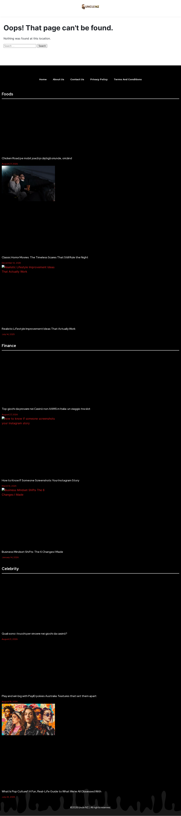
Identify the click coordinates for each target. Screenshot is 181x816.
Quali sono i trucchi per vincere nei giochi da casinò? (34, 633)
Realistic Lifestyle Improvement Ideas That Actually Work (38, 329)
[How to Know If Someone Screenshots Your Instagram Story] (28, 420)
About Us (58, 79)
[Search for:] (20, 45)
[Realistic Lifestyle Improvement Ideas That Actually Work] (28, 269)
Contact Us (77, 79)
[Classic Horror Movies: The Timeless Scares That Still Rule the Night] (28, 184)
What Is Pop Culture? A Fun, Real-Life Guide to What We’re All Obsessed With (51, 791)
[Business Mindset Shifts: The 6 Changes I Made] (28, 492)
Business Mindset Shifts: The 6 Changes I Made (33, 552)
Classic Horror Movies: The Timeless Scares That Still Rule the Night (45, 257)
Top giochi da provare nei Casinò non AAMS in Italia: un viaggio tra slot (46, 409)
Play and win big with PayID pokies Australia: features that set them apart (49, 696)
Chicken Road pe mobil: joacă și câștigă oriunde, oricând (37, 158)
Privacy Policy (99, 79)
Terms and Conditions (128, 79)
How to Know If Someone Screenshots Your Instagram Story (40, 480)
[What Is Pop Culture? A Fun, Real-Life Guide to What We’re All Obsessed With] (28, 720)
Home (43, 79)
